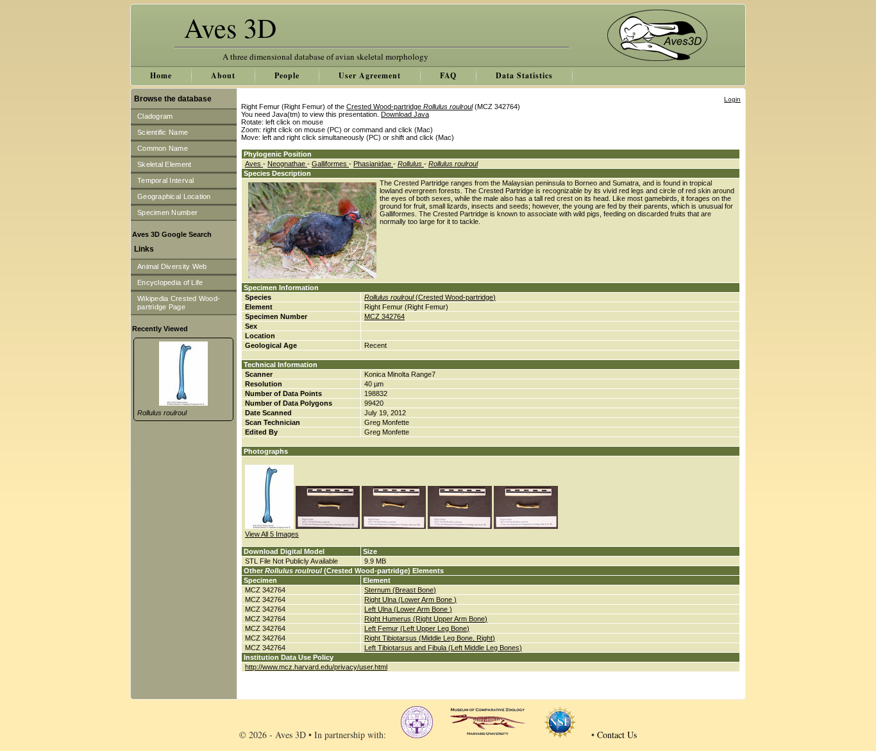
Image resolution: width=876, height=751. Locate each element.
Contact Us (617, 735)
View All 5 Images (272, 534)
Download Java (405, 114)
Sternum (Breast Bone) (400, 590)
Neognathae (287, 164)
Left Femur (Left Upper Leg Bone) (416, 628)
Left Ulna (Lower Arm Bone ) (408, 609)
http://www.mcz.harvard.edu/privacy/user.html (316, 667)
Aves (254, 164)
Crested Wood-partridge (409, 106)
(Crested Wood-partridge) (430, 297)
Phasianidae (373, 164)
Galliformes (330, 164)
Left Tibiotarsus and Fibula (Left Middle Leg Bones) (443, 648)
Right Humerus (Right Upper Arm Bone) (425, 619)
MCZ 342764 (384, 316)
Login (732, 99)
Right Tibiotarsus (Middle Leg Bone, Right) (429, 638)
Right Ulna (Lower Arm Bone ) (410, 599)
